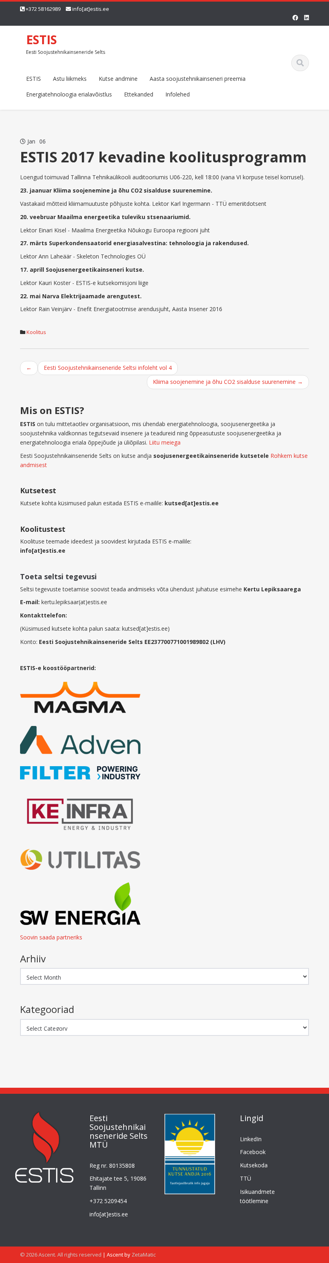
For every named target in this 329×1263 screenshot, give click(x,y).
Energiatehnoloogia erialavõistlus (69, 94)
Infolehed (177, 94)
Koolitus (36, 332)
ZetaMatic (144, 1254)
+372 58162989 (43, 8)
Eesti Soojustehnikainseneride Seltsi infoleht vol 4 (108, 367)
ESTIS (41, 39)
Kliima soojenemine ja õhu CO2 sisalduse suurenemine (228, 381)
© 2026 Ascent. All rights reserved (61, 1254)
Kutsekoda (254, 1165)
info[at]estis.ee (90, 8)
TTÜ (245, 1178)
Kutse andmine (118, 78)
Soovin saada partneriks (51, 937)
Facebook (253, 1152)
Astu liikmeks (70, 78)
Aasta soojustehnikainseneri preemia (198, 78)
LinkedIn (251, 1139)
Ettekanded (138, 94)
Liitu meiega (165, 442)
